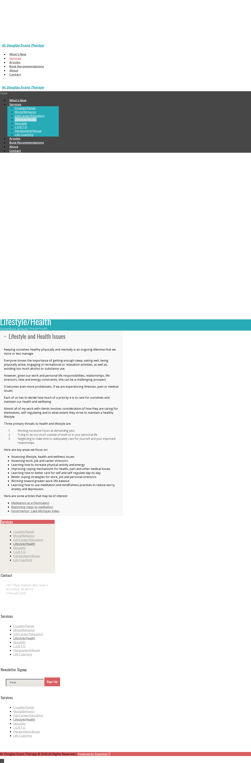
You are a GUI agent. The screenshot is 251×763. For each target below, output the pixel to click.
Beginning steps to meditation (32, 507)
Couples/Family (23, 532)
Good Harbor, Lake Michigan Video (35, 511)
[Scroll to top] (2, 761)
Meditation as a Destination (30, 503)
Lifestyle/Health (24, 544)
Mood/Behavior (24, 536)
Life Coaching (22, 560)
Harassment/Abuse (26, 556)
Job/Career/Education (28, 540)
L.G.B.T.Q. (19, 552)
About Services (18, 329)
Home (4, 329)
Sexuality (19, 548)
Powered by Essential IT (94, 754)
